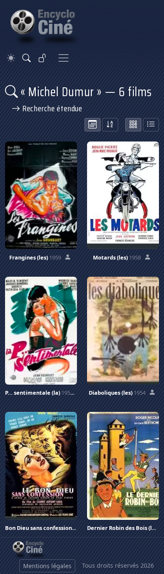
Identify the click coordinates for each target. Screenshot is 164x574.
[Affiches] (133, 124)
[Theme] (11, 58)
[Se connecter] (42, 58)
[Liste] (151, 124)
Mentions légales (47, 566)
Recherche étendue (51, 108)
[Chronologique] (93, 124)
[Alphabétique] (110, 124)
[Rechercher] (26, 58)
